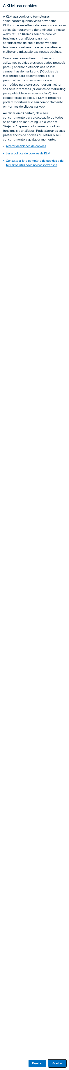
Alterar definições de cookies (26, 146)
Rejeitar (37, 1063)
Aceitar (57, 1063)
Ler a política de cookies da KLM (28, 153)
